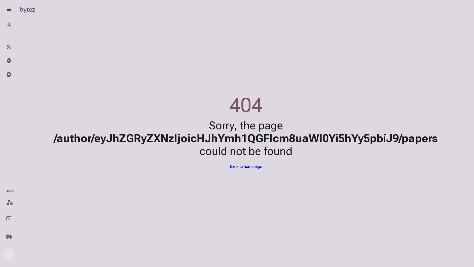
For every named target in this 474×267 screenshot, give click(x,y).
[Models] (9, 60)
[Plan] (9, 202)
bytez (27, 9)
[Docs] (9, 218)
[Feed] (9, 47)
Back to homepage (246, 166)
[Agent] (9, 74)
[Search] (9, 25)
